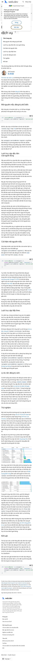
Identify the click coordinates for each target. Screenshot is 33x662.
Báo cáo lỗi (5, 619)
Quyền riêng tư (11, 655)
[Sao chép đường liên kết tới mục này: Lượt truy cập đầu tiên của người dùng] (15, 156)
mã (15, 128)
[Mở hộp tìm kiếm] (23, 2)
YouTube (4, 643)
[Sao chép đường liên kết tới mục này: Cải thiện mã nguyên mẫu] (23, 242)
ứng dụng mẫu (23, 439)
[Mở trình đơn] (2, 2)
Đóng (16, 22)
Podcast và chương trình (8, 634)
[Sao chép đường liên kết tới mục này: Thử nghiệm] (12, 408)
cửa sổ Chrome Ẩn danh (22, 414)
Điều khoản (4, 655)
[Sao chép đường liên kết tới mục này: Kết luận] (9, 536)
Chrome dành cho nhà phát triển (10, 627)
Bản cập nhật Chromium (8, 630)
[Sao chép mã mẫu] (32, 116)
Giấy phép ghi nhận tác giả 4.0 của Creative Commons (14, 583)
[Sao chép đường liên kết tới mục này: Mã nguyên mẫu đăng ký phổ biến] (29, 105)
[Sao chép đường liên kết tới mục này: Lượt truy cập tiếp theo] (21, 310)
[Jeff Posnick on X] (8, 74)
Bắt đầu (16, 27)
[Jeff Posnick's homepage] (13, 74)
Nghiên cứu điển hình (7, 632)
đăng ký (17, 91)
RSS (3, 648)
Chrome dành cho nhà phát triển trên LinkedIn (13, 645)
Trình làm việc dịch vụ (7, 77)
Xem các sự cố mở (6, 621)
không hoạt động (6, 366)
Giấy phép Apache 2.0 (24, 584)
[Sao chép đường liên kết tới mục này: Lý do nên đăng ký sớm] (21, 373)
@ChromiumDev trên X (8, 640)
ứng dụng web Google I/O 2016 (10, 279)
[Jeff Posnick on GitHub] (11, 74)
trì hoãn (29, 290)
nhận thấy (9, 283)
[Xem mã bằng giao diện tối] (30, 116)
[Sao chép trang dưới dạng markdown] (15, 32)
